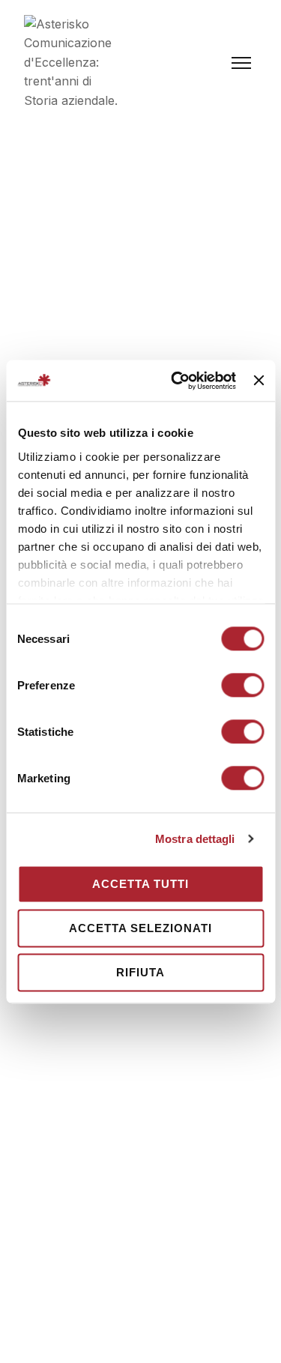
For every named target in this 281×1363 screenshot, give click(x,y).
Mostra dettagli (195, 838)
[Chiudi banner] (258, 380)
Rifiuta (140, 972)
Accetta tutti (140, 883)
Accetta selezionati (140, 928)
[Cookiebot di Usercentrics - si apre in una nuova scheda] (176, 380)
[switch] (242, 685)
